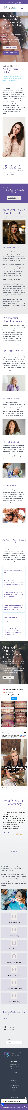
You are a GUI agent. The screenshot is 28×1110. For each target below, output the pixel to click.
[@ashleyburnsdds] (4, 691)
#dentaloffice (10, 737)
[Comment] (6, 787)
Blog (14, 1090)
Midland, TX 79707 (9, 1029)
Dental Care (14, 1083)
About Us (14, 1080)
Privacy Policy (14, 1097)
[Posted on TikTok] (25, 732)
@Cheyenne (22, 735)
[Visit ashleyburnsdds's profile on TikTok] (3, 732)
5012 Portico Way (9, 1027)
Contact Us (14, 1087)
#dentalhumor (16, 737)
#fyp (3, 737)
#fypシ (5, 737)
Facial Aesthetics (14, 1085)
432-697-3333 (7, 1021)
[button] (22, 8)
